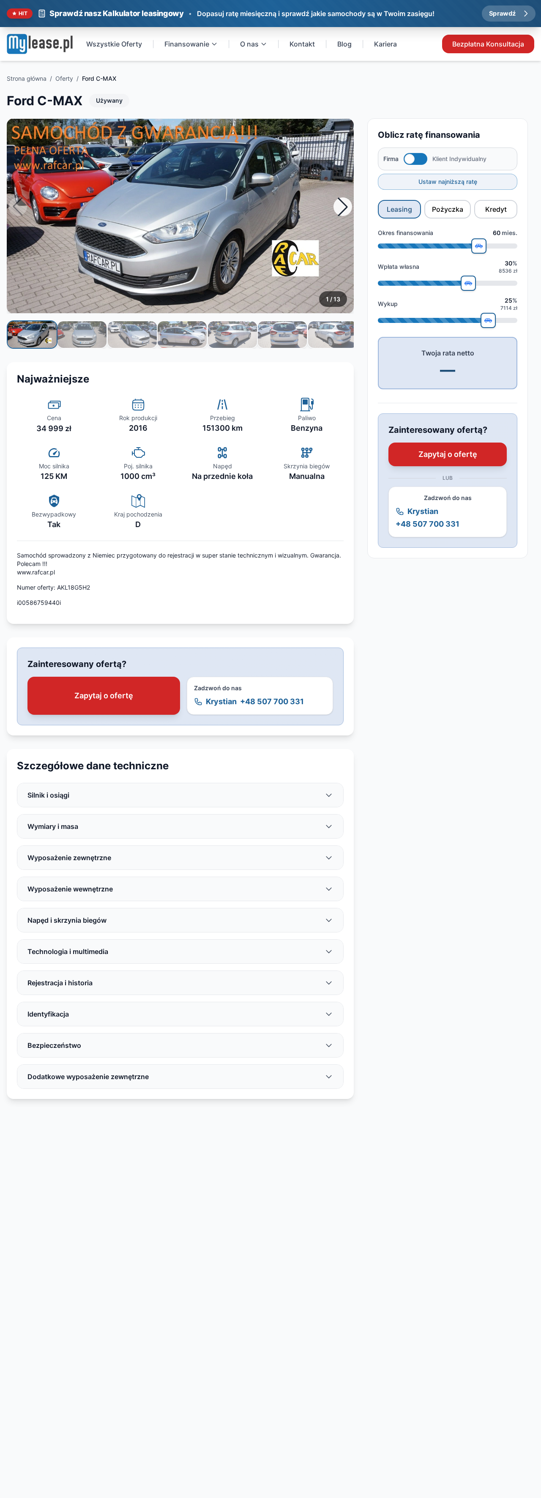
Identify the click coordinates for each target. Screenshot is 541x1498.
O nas (249, 44)
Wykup (388, 303)
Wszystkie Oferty (114, 44)
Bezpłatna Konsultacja (488, 44)
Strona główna (26, 78)
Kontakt (302, 44)
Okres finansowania (405, 232)
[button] (342, 206)
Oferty (64, 78)
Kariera (385, 44)
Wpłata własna (398, 266)
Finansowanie (186, 44)
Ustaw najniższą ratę (447, 181)
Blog (344, 44)
